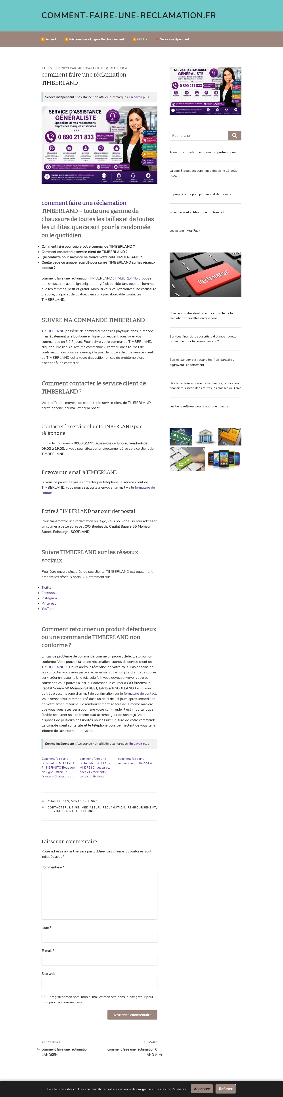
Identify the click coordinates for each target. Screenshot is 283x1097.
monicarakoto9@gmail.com (102, 68)
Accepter (202, 1089)
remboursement (142, 807)
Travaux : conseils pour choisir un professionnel (203, 152)
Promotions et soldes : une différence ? (197, 212)
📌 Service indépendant (172, 39)
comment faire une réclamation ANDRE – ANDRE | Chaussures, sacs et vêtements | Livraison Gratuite (95, 768)
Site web (48, 973)
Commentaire (53, 867)
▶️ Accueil (48, 39)
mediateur (91, 807)
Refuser (226, 1089)
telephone (85, 811)
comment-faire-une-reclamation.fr (129, 15)
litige (74, 807)
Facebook (49, 592)
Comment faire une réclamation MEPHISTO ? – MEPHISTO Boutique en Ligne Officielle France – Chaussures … (58, 768)
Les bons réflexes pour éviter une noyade (199, 406)
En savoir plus (139, 97)
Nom (47, 927)
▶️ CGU (138, 39)
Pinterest (49, 603)
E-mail (48, 950)
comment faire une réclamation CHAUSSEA (135, 761)
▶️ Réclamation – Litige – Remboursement (94, 39)
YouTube (48, 608)
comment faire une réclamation (84, 203)
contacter (57, 807)
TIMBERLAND (126, 278)
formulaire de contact (140, 693)
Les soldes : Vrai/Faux (185, 231)
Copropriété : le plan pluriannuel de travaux (200, 194)
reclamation (114, 807)
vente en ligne (84, 801)
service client (61, 811)
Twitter (47, 587)
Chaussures (58, 801)
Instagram (49, 598)
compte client (128, 672)
